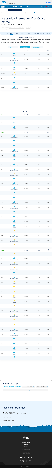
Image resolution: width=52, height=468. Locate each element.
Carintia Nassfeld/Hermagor (16, 27)
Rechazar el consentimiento (26, 453)
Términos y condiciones (26, 449)
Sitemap (26, 450)
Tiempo (11, 33)
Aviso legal (26, 446)
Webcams (17, 33)
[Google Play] (23, 460)
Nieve (8, 6)
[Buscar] (41, 7)
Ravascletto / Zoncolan (26, 30)
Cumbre (37, 47)
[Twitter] (24, 457)
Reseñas (34, 33)
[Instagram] (28, 457)
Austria (28, 27)
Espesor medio (24, 47)
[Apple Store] (30, 460)
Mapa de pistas (40, 33)
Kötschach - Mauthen (12, 30)
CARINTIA (4, 24)
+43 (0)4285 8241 (39, 12)
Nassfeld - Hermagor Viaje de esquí (12, 386)
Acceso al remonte (42, 386)
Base (13, 47)
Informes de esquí (25, 33)
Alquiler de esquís (28, 386)
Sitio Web (14, 12)
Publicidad (26, 444)
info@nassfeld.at (8, 420)
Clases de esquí (25, 390)
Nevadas (48, 33)
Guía (3, 33)
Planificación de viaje (16, 6)
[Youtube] (21, 457)
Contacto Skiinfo (26, 442)
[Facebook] (31, 457)
